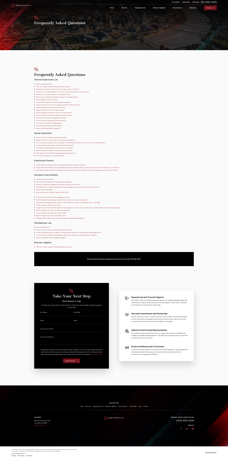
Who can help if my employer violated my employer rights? (54, 115)
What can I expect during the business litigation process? (53, 247)
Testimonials (186, 2)
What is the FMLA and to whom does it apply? (50, 110)
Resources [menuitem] (193, 8)
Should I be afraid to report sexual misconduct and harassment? (56, 140)
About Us (88, 406)
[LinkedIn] (187, 429)
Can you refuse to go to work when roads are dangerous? (53, 102)
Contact (145, 406)
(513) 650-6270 (185, 420)
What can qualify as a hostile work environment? (51, 107)
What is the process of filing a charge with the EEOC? (52, 192)
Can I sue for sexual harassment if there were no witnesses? (54, 148)
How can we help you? (47, 337)
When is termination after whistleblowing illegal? (51, 238)
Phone (42, 320)
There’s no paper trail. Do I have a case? (48, 205)
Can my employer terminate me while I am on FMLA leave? (54, 113)
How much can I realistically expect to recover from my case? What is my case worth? (62, 92)
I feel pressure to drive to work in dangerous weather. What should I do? (58, 105)
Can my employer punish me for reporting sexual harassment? (55, 145)
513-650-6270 (209, 2)
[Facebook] (181, 429)
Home (82, 406)
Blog (140, 406)
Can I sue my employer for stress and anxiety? (50, 156)
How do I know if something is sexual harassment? (51, 137)
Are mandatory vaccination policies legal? (49, 126)
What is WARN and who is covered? (47, 100)
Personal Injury (122, 406)
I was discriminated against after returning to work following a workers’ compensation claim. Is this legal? (68, 202)
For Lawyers (176, 2)
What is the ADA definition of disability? (48, 128)
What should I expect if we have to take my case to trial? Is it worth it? (57, 89)
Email (75, 320)
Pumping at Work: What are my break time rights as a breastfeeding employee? (60, 218)
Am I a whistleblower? (43, 227)
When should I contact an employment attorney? (51, 118)
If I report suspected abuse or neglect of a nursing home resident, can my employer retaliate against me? (68, 232)
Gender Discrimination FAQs (44, 179)
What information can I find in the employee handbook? (53, 210)
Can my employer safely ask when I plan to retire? (51, 213)
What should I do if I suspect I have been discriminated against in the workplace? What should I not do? (68, 187)
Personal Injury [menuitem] (177, 8)
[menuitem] (13, 456)
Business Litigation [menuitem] (159, 8)
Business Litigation (110, 406)
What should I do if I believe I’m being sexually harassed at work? (56, 153)
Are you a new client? (46, 329)
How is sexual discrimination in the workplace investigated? (54, 182)
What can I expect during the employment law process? (53, 86)
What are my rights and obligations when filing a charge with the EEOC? (58, 184)
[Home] (21, 5)
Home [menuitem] (112, 8)
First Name (43, 312)
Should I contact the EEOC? (44, 190)
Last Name (77, 312)
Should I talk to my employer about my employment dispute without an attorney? (61, 165)
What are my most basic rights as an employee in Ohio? (53, 94)
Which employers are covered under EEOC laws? (51, 215)
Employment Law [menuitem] (140, 8)
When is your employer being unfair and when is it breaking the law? (57, 97)
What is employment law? (44, 84)
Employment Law (98, 406)
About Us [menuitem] (124, 8)
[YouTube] (193, 429)
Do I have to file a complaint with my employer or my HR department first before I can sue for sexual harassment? (71, 143)
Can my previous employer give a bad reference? (51, 120)
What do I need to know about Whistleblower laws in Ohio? (54, 230)
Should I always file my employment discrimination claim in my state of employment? (62, 200)
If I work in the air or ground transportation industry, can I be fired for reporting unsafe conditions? (66, 235)
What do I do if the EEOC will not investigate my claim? (53, 197)
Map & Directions (39, 425)
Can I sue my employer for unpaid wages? (49, 123)
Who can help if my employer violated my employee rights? (54, 150)
